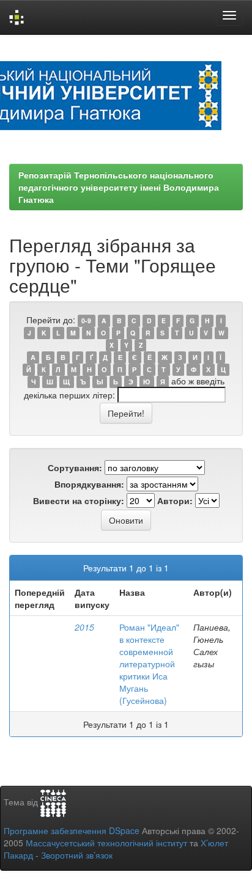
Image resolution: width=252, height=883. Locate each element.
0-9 (86, 320)
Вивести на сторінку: (78, 500)
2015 (84, 627)
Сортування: (75, 467)
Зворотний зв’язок (77, 855)
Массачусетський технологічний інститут (106, 843)
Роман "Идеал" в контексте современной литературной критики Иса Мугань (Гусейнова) (149, 663)
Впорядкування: (89, 484)
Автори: (175, 500)
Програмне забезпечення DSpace (71, 830)
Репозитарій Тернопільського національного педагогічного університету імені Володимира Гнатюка (118, 187)
